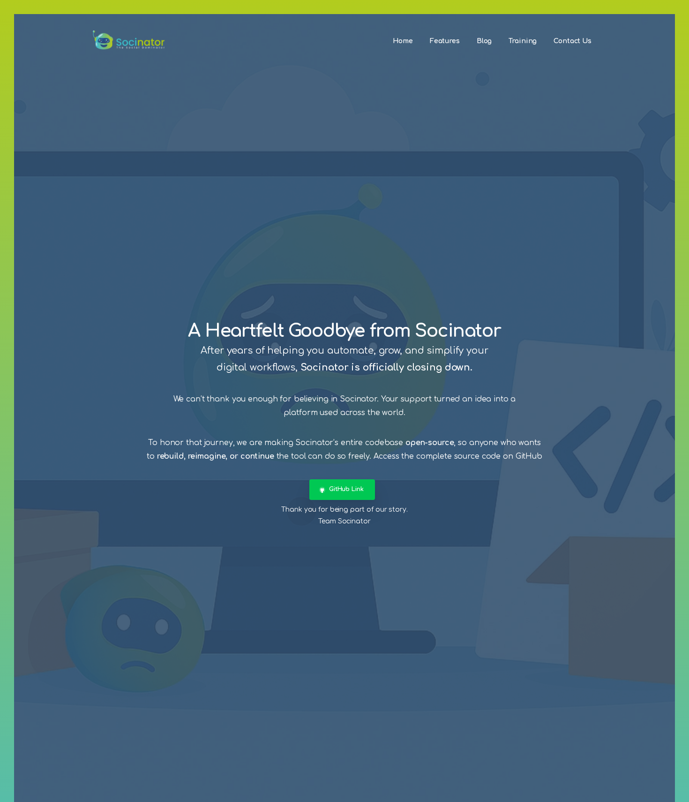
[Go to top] (663, 790)
